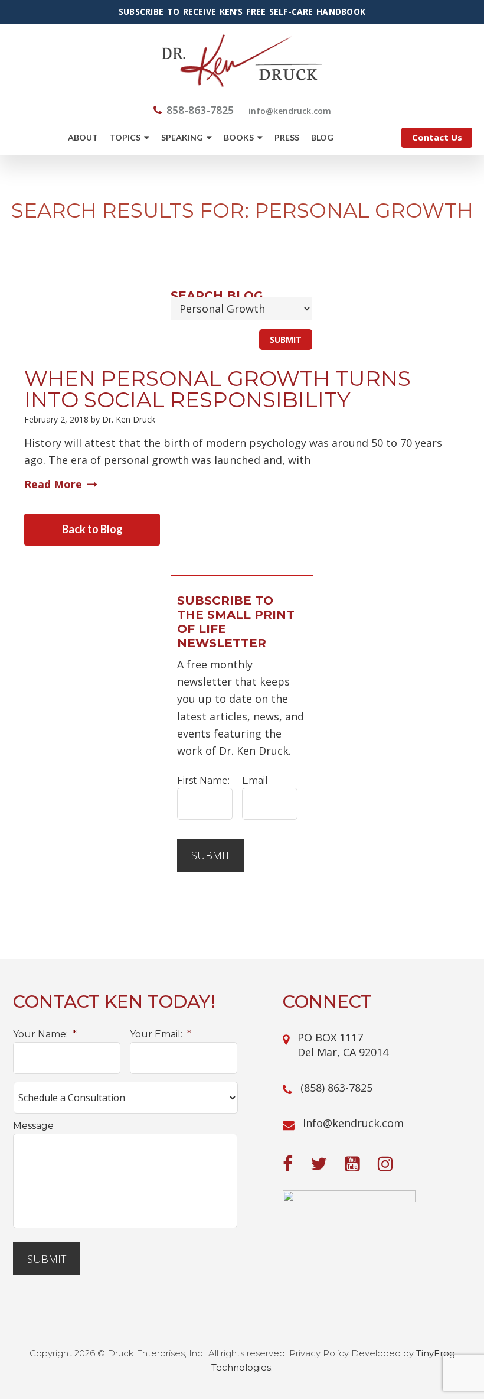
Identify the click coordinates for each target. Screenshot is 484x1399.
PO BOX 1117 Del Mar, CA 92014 (342, 1044)
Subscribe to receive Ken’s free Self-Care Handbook (242, 12)
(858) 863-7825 (336, 1087)
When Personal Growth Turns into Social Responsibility (217, 389)
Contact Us (437, 137)
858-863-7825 (200, 110)
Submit (210, 855)
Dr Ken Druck (242, 60)
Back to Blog (92, 528)
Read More (53, 484)
